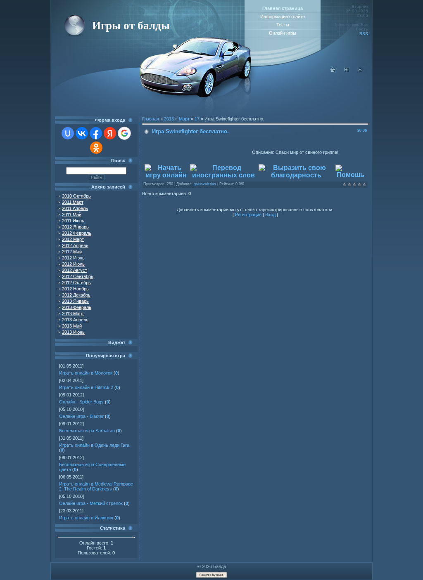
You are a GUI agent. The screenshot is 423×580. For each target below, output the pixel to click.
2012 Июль (73, 264)
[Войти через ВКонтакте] (82, 133)
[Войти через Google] (124, 133)
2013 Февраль (76, 307)
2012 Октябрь (76, 282)
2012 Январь (75, 226)
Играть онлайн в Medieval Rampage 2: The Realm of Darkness (96, 486)
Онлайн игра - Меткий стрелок (91, 503)
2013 (169, 118)
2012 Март (73, 239)
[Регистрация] (346, 70)
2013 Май (72, 325)
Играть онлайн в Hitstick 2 (86, 387)
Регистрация (248, 214)
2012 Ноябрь (75, 288)
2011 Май (71, 214)
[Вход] (360, 70)
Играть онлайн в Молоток (85, 372)
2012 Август (74, 270)
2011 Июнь (73, 220)
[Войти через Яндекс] (110, 133)
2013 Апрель (75, 319)
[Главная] (332, 70)
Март (184, 118)
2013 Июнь (73, 332)
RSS (363, 33)
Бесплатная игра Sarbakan (87, 430)
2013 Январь (75, 301)
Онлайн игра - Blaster (81, 416)
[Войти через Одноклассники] (96, 147)
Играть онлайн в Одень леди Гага (94, 445)
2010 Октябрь (76, 195)
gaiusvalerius (205, 184)
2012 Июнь (73, 257)
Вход (270, 214)
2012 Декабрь (76, 294)
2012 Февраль (76, 233)
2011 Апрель (75, 208)
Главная (150, 118)
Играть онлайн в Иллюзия (86, 517)
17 (197, 118)
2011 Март (72, 202)
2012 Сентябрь (77, 276)
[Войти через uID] (68, 133)
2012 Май (72, 251)
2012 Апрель (75, 245)
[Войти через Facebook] (96, 133)
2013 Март (73, 313)
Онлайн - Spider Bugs (81, 401)
